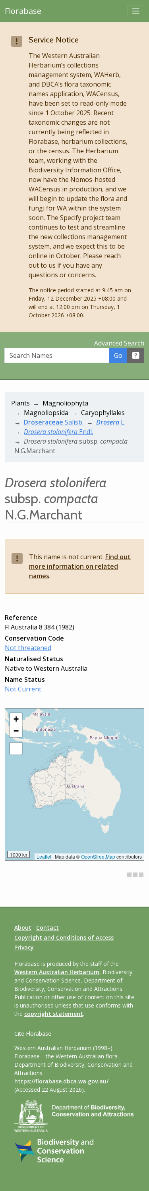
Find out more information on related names (80, 566)
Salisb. (53, 422)
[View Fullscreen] (16, 749)
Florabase (23, 11)
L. (111, 422)
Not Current (23, 689)
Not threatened (28, 647)
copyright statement (53, 1013)
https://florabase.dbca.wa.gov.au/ (61, 1081)
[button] (16, 719)
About (22, 927)
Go (118, 355)
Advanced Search (119, 343)
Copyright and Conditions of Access (64, 937)
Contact (47, 927)
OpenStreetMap (98, 856)
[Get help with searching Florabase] (136, 355)
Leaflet (44, 856)
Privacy (24, 947)
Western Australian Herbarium (56, 972)
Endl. (58, 431)
